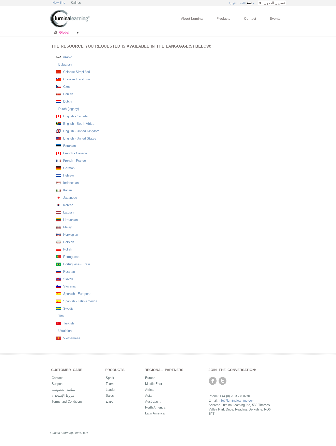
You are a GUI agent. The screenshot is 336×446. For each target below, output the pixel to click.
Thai (60, 316)
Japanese (69, 197)
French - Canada (74, 153)
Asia (148, 395)
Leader (110, 390)
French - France (74, 160)
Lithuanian (70, 220)
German (68, 168)
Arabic (67, 57)
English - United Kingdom (80, 131)
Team (110, 384)
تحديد (109, 401)
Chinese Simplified (76, 72)
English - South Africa (78, 123)
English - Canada (75, 116)
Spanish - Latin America (79, 301)
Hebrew (68, 175)
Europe (150, 378)
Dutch (67, 101)
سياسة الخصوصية (64, 390)
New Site (58, 2)
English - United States (79, 138)
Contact (250, 18)
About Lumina (192, 18)
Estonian (69, 146)
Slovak (67, 279)
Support (57, 384)
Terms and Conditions (67, 401)
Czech (67, 87)
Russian (68, 271)
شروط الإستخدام (63, 395)
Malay (67, 227)
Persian (68, 242)
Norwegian (70, 234)
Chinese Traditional (76, 79)
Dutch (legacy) (68, 109)
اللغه (237, 3)
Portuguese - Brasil (76, 264)
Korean (67, 205)
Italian (67, 190)
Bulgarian (64, 64)
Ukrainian (64, 331)
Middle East (153, 384)
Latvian (68, 212)
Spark (110, 378)
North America (155, 407)
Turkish (68, 323)
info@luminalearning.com (237, 400)
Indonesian (70, 183)
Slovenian (69, 286)
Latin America (155, 413)
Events (275, 18)
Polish (67, 249)
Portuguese (70, 257)
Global (64, 32)
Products (223, 18)
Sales (110, 395)
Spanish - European (76, 294)
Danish (67, 94)
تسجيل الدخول (274, 3)
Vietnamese (71, 338)
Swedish (68, 308)
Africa (149, 390)
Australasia (153, 401)
